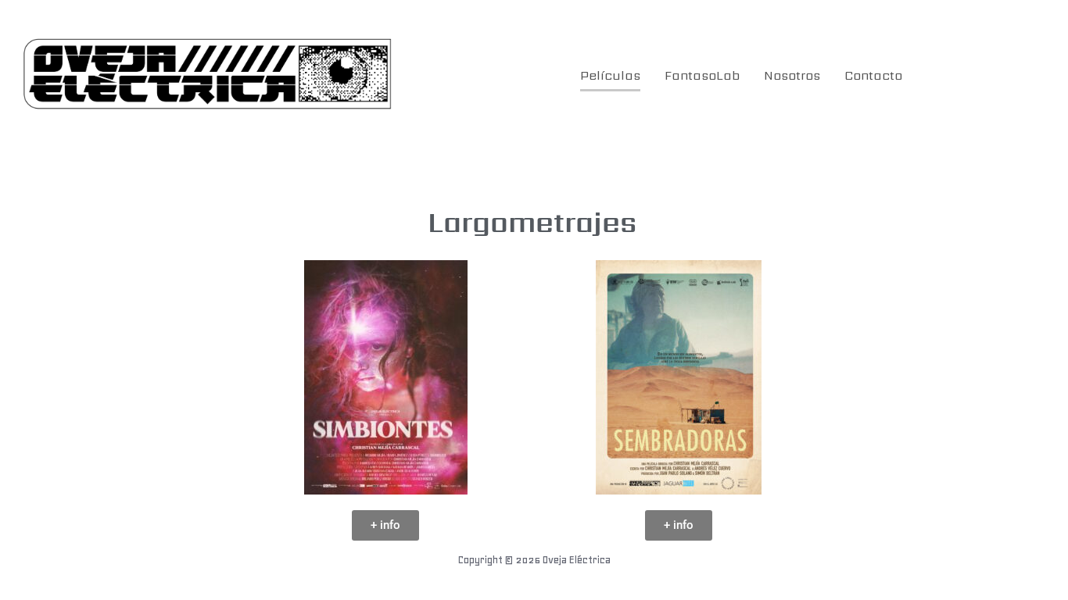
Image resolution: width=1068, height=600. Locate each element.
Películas (610, 75)
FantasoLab (702, 75)
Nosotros (792, 75)
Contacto (873, 75)
